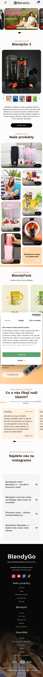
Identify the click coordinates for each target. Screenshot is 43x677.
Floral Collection (21, 627)
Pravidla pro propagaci (21, 655)
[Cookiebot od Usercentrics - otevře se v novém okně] (32, 315)
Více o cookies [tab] (35, 320)
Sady (21, 591)
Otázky (21, 652)
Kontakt (21, 638)
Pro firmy (21, 616)
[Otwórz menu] (5, 3)
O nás (22, 613)
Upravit (20, 360)
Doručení (21, 645)
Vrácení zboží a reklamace (21, 642)
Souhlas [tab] (7, 320)
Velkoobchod (21, 620)
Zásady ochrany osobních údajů (18, 670)
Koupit (16, 229)
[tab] (19, 32)
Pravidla (34, 670)
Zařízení (21, 588)
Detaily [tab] (21, 320)
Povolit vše (21, 354)
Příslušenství (21, 598)
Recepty (21, 601)
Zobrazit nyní (11, 27)
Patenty (21, 623)
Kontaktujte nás (12, 375)
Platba (21, 648)
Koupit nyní (21, 125)
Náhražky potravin (21, 595)
